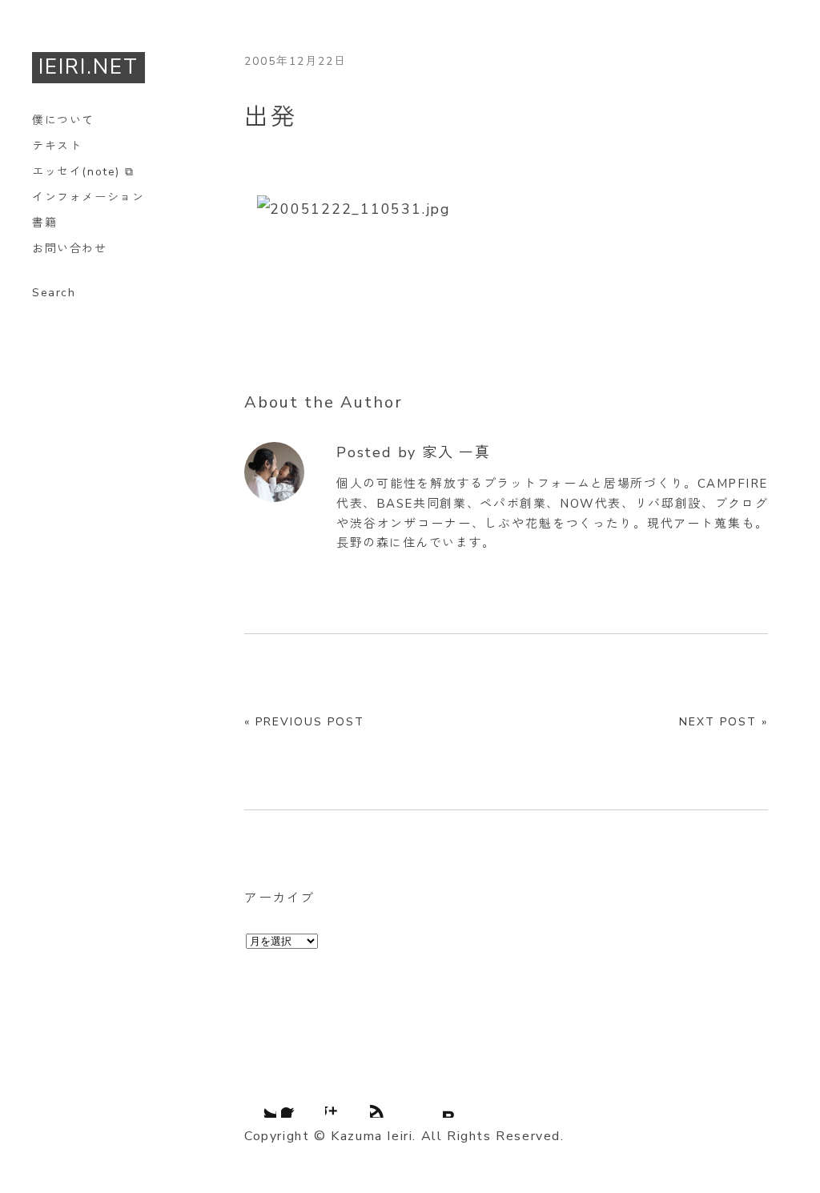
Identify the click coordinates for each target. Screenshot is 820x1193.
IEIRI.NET (88, 67)
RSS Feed (434, 1098)
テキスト (57, 146)
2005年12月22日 (295, 61)
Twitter (256, 1098)
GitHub (390, 1098)
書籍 (44, 223)
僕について (63, 120)
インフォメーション (88, 197)
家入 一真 (456, 452)
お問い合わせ (69, 248)
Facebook (301, 1098)
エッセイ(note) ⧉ (83, 171)
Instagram (345, 1098)
